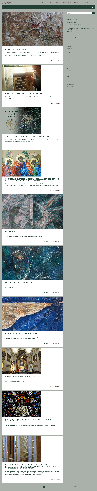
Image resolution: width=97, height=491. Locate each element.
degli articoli (70, 82)
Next (75, 486)
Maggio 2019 (69, 46)
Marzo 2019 (69, 48)
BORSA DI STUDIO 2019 (15, 49)
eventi (15, 7)
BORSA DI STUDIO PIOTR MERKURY (21, 334)
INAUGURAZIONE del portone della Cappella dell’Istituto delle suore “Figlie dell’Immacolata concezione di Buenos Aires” (32, 466)
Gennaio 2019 (69, 50)
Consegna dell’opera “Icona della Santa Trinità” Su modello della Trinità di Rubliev (32, 179)
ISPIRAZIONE (11, 231)
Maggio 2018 (69, 59)
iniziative (22, 7)
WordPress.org (70, 86)
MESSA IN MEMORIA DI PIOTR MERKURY (23, 376)
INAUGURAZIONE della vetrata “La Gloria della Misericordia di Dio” (29, 420)
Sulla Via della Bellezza (18, 282)
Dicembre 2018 (70, 52)
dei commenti (70, 84)
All (8, 7)
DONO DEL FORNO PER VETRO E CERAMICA (24, 93)
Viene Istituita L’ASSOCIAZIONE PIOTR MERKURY (28, 136)
